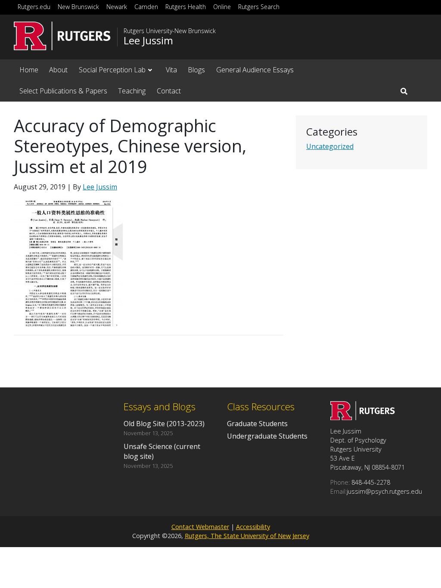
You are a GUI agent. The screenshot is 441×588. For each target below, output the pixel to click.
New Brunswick (78, 7)
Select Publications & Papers (63, 91)
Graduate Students (257, 423)
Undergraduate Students (267, 436)
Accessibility (253, 527)
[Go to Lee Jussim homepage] (362, 417)
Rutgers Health (185, 7)
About (58, 69)
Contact (169, 91)
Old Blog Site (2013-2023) (164, 423)
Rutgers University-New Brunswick (170, 31)
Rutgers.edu (34, 7)
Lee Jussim (148, 40)
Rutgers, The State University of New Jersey (247, 536)
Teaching (132, 91)
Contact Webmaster (200, 527)
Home (28, 69)
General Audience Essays (255, 69)
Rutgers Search (259, 7)
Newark (116, 7)
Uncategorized (330, 146)
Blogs (196, 69)
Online (222, 7)
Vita (171, 69)
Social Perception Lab (112, 69)
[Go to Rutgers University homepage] (62, 36)
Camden (146, 7)
